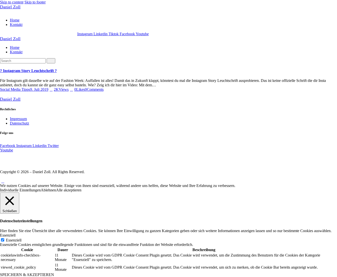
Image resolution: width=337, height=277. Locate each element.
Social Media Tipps (15, 89)
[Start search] (51, 60)
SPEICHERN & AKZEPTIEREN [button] (27, 275)
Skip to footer (35, 2)
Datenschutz (19, 123)
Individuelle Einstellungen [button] (20, 190)
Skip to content (11, 2)
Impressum (18, 119)
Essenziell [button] (8, 235)
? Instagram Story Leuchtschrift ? (28, 71)
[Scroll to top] (2, 181)
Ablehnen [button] (48, 190)
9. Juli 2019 (39, 89)
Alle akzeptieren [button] (68, 190)
